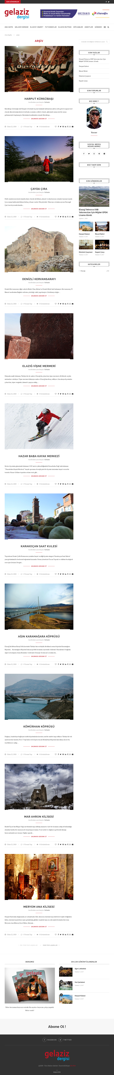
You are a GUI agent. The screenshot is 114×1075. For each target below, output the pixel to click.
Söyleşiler (78, 27)
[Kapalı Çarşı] (102, 244)
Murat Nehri (83, 71)
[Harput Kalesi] (86, 226)
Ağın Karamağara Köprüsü (39, 636)
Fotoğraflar (51, 27)
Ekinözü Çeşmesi (85, 76)
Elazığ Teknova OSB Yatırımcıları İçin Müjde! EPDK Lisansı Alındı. (92, 60)
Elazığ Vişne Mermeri (39, 366)
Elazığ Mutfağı (65, 27)
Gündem (98, 27)
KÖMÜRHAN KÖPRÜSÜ (39, 726)
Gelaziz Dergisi (21, 27)
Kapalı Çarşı (83, 81)
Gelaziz (47, 102)
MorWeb (73, 1066)
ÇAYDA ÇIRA (39, 188)
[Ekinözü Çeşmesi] (86, 244)
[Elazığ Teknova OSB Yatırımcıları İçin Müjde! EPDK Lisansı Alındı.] (94, 196)
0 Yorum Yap (27, 126)
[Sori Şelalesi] (65, 985)
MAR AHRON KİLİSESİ (39, 816)
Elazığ (95, 271)
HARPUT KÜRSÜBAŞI (39, 98)
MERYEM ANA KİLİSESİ (39, 906)
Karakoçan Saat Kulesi (39, 546)
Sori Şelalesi (80, 982)
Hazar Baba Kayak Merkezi (39, 456)
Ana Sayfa (9, 27)
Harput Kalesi (84, 66)
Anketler (89, 27)
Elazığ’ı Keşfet (36, 27)
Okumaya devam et (39, 119)
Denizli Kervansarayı (39, 279)
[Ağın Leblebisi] (65, 972)
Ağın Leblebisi (80, 969)
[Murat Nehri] (102, 226)
